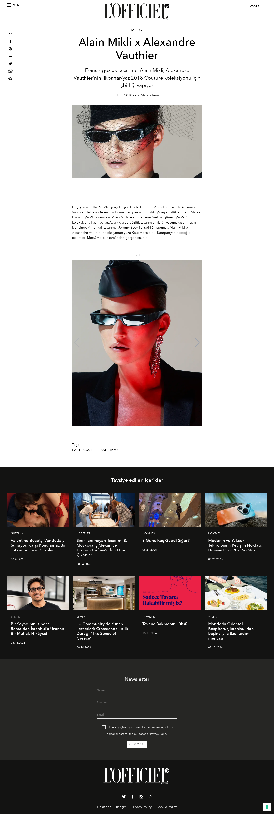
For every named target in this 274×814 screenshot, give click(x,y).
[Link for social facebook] (133, 797)
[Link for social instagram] (141, 797)
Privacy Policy (158, 734)
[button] (197, 342)
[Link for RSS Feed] (150, 797)
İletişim (121, 807)
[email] (10, 34)
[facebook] (10, 42)
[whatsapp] (10, 71)
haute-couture (85, 450)
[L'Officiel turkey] (137, 11)
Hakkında (104, 807)
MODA (137, 30)
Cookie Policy (166, 807)
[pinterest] (10, 49)
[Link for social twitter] (124, 797)
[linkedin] (10, 56)
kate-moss (109, 450)
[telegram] (10, 79)
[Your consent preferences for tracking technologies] (267, 807)
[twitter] (10, 64)
